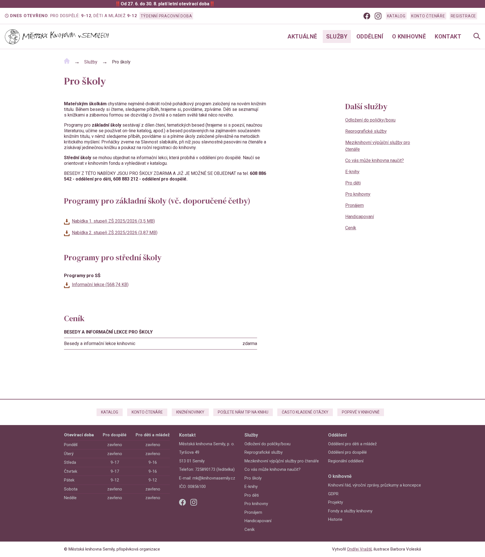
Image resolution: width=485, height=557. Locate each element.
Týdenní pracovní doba (166, 16)
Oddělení (369, 36)
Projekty (335, 502)
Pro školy (253, 478)
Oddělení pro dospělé (347, 452)
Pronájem (354, 205)
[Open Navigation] (477, 36)
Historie (335, 519)
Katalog (396, 16)
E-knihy (352, 171)
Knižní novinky (190, 412)
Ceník (350, 227)
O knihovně (409, 36)
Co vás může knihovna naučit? (374, 160)
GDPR (333, 493)
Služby (336, 36)
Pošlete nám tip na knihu (243, 412)
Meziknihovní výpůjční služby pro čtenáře (377, 146)
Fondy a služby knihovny (350, 510)
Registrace (463, 16)
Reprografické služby (366, 131)
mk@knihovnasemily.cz (214, 478)
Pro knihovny (357, 194)
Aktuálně (302, 36)
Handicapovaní (359, 216)
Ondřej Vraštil (359, 549)
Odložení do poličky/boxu (370, 120)
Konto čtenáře (428, 16)
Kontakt (448, 36)
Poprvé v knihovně (360, 412)
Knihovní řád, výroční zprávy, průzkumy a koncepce (374, 485)
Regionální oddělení (345, 461)
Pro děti (353, 183)
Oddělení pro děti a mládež (352, 443)
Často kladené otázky (305, 412)
